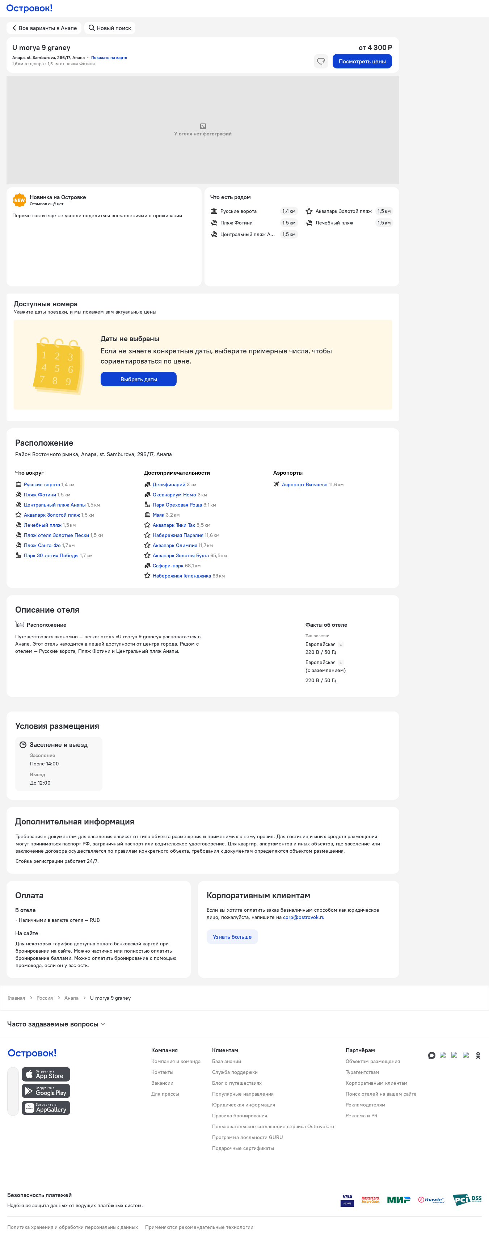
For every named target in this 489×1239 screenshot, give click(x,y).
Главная (16, 998)
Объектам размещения (373, 1061)
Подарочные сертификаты (243, 1148)
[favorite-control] (321, 61)
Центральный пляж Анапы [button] (55, 504)
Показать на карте (109, 57)
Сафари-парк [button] (168, 565)
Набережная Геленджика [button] (182, 575)
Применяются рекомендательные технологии (199, 1227)
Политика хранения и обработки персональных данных (72, 1227)
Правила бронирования (239, 1115)
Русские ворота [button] (42, 484)
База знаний (226, 1061)
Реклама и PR (362, 1115)
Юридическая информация (243, 1104)
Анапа (71, 998)
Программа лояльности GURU (247, 1137)
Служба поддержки (235, 1072)
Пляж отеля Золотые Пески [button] (56, 535)
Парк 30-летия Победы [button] (51, 555)
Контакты (162, 1072)
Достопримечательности (177, 472)
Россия (45, 998)
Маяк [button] (158, 515)
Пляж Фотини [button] (40, 494)
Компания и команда (176, 1061)
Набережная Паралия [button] (178, 535)
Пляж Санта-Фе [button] (42, 545)
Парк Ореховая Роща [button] (177, 504)
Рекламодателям (365, 1104)
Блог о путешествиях (237, 1083)
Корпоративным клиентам (377, 1083)
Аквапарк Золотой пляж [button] (52, 515)
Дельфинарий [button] (169, 484)
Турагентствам (362, 1072)
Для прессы (165, 1094)
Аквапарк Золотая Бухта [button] (181, 555)
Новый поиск (114, 28)
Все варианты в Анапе (48, 28)
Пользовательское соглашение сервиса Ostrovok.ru (273, 1126)
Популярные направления (243, 1094)
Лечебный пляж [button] (43, 525)
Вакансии (162, 1083)
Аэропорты (288, 472)
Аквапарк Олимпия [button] (175, 545)
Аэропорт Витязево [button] (305, 484)
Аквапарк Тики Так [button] (174, 525)
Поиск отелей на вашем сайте (381, 1094)
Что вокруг (29, 472)
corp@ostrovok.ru (304, 917)
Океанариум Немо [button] (174, 494)
